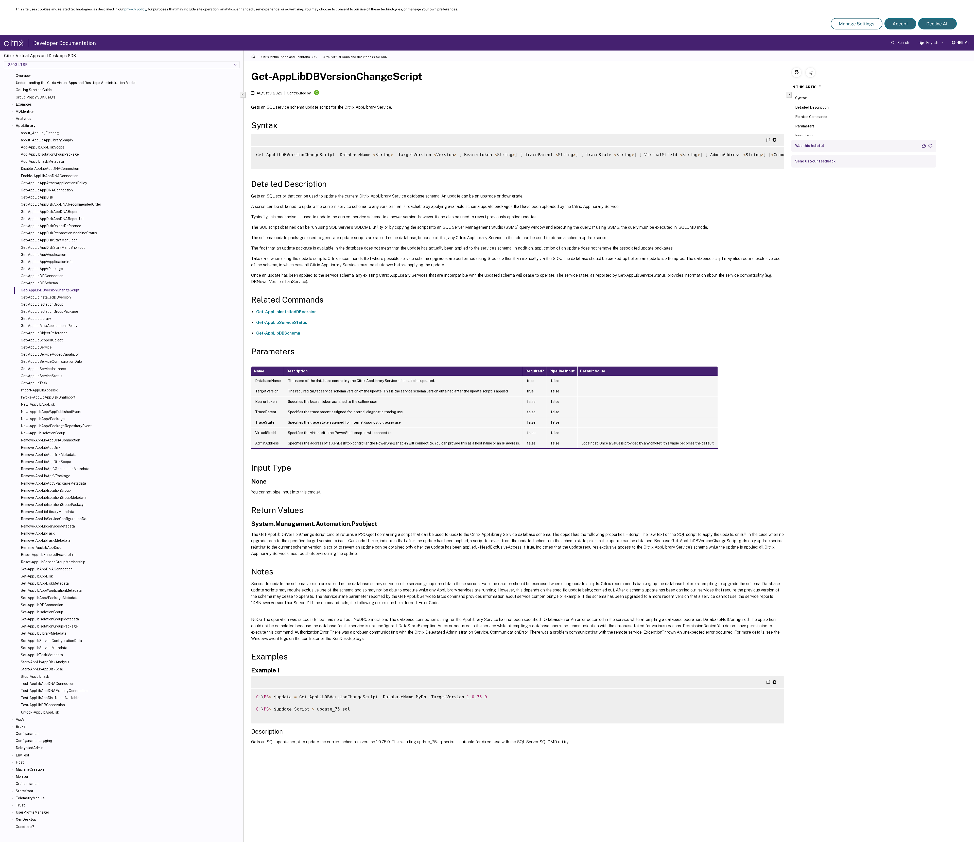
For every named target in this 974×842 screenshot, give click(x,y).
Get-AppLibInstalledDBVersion (46, 297)
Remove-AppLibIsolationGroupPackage (53, 505)
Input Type (804, 136)
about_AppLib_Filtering (40, 133)
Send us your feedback (815, 161)
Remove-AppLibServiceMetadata (48, 526)
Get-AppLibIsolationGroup (42, 304)
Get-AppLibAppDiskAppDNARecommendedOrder (61, 204)
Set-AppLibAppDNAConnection (47, 569)
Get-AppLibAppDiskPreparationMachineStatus (59, 233)
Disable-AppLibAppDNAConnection (50, 169)
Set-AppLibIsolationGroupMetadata (50, 619)
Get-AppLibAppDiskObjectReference (51, 226)
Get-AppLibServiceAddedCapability (50, 354)
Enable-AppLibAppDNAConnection (49, 176)
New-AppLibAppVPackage (43, 419)
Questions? (25, 827)
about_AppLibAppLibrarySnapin (47, 140)
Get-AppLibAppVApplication (43, 255)
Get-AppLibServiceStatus (41, 376)
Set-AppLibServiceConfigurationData (51, 641)
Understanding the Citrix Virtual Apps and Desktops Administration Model (76, 83)
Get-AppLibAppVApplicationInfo (47, 262)
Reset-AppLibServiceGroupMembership (53, 562)
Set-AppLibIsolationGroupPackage (49, 626)
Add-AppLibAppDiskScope (42, 147)
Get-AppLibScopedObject (42, 340)
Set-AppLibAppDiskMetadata (45, 583)
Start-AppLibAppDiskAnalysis (45, 662)
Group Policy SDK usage (36, 97)
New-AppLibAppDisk (38, 404)
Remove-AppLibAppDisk (41, 447)
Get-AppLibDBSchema (39, 283)
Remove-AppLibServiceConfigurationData (55, 519)
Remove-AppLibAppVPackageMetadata (53, 483)
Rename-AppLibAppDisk (41, 548)
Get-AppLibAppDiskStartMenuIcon (49, 240)
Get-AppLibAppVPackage (42, 269)
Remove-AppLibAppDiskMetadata (48, 455)
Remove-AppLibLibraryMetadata (47, 512)
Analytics (23, 119)
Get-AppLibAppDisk (37, 197)
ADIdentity (24, 111)
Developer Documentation (64, 43)
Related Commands (811, 117)
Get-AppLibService (36, 347)
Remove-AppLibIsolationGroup (46, 490)
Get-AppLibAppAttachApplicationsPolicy (54, 183)
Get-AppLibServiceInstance (43, 369)
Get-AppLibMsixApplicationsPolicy (49, 326)
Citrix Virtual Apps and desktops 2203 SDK (355, 57)
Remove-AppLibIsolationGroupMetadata (53, 498)
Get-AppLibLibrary (36, 319)
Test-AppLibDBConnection (43, 705)
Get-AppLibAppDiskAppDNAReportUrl (52, 219)
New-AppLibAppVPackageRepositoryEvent (56, 426)
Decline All (937, 23)
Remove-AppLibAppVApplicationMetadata (55, 469)
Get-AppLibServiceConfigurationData (51, 361)
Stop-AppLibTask (35, 676)
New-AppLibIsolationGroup (43, 433)
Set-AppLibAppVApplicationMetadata (51, 590)
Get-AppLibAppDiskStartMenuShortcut (53, 247)
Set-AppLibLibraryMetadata (43, 633)
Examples (24, 104)
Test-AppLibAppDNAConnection (47, 684)
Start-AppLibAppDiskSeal (42, 669)
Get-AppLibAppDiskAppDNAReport (50, 212)
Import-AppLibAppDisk (39, 390)
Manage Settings (856, 23)
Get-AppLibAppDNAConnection (47, 190)
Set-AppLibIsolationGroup (42, 612)
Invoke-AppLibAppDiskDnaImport (48, 397)
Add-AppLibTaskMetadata (42, 161)
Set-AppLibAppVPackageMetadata (49, 598)
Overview (23, 76)
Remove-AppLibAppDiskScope (46, 462)
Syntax (801, 98)
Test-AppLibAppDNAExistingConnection (54, 691)
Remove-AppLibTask (38, 533)
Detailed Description (812, 107)
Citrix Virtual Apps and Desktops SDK (289, 57)
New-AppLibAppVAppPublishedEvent (51, 412)
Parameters (804, 126)
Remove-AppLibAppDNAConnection (50, 440)
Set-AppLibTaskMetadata (42, 655)
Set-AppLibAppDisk (37, 576)
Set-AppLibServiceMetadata (44, 648)
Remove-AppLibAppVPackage (45, 476)
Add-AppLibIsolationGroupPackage (50, 154)
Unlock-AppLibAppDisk (40, 712)
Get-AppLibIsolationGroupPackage (49, 311)
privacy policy (135, 9)
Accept (900, 23)
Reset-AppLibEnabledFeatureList (48, 555)
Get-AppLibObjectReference (44, 333)
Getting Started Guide (34, 90)
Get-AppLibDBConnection (42, 276)
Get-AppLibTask (34, 383)
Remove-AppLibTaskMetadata (46, 540)
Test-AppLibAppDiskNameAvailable (50, 698)
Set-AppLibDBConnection (42, 605)
